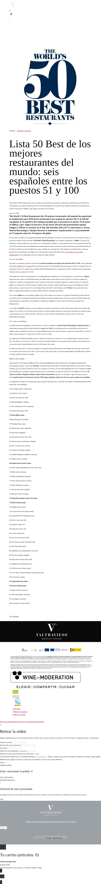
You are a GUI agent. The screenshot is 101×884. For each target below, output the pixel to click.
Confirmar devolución (9, 777)
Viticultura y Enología (24, 131)
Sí (2, 827)
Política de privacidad (20, 712)
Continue (2, 762)
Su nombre (4, 748)
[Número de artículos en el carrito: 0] (9, 18)
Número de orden (6, 742)
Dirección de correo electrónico (11, 745)
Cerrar (2, 799)
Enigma (29, 266)
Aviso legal (16, 709)
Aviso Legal (49, 838)
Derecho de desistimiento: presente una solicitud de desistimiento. (22, 722)
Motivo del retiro (9, 751)
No (5, 827)
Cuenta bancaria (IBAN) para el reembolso (17, 756)
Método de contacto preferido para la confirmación (17, 754)
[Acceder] (11, 14)
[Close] (3, 847)
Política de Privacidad (57, 838)
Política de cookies (19, 714)
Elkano (20, 266)
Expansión (15, 616)
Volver (2, 777)
